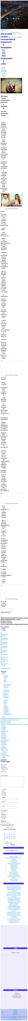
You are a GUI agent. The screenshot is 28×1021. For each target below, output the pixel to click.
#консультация (16, 619)
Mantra (24, 1017)
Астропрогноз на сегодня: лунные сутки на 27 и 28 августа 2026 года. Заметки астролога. (14, 894)
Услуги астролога (13, 879)
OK (12, 844)
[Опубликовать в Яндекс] (4, 665)
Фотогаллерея (14, 880)
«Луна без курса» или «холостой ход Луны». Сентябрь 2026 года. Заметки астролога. (14, 920)
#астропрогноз (7, 619)
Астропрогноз (13, 860)
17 (4, 836)
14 (11, 834)
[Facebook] (11, 37)
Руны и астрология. (14, 872)
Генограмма (14, 862)
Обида (3, 730)
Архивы (7, 850)
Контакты (15, 17)
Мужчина (3, 728)
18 (6, 836)
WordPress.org (17, 997)
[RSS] (20, 37)
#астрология (18, 618)
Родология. (14, 870)
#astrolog (14, 624)
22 (13, 836)
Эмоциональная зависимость (5, 740)
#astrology (20, 624)
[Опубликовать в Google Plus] (4, 643)
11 (6, 834)
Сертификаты (13, 873)
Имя (3, 797)
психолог (3, 732)
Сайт (3, 806)
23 (14, 836)
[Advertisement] (15, 937)
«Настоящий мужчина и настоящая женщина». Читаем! (6, 689)
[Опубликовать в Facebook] (4, 635)
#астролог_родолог (6, 621)
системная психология (3, 736)
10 (4, 834)
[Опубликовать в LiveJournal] (4, 647)
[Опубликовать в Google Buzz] (4, 639)
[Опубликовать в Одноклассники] (5, 657)
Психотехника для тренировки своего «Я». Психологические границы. (5, 26)
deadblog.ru (7, 822)
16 (14, 834)
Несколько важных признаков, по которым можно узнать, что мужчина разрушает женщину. (6, 701)
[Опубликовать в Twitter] (4, 661)
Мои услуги (14, 866)
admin (3, 68)
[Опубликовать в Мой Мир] (4, 651)
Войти (17, 993)
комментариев (17, 996)
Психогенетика (4, 731)
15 (13, 834)
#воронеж (9, 618)
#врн (13, 618)
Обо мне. (15, 16)
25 (6, 838)
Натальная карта (13, 867)
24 (4, 838)
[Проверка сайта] (15, 952)
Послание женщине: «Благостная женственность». (7, 712)
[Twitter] (16, 37)
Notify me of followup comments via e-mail (3, 792)
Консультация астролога (13, 863)
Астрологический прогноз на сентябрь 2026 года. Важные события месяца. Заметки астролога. (13, 888)
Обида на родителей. (4, 21)
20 (9, 836)
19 (7, 836)
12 (7, 834)
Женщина (3, 727)
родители (3, 734)
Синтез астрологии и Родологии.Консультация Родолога (13, 876)
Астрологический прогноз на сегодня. (13, 858)
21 (11, 836)
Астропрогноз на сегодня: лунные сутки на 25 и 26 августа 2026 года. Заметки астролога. (14, 914)
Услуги (15, 14)
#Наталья (3, 618)
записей (17, 994)
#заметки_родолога (6, 624)
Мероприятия (13, 865)
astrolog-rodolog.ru (15, 32)
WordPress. (14, 1018)
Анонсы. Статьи (4, 73)
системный (3, 738)
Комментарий (4, 775)
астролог (3, 725)
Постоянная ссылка (4, 744)
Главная (15, 13)
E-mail (4, 801)
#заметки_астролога (6, 622)
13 (9, 834)
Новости (3, 76)
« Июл (6, 841)
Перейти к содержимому (14, 11)
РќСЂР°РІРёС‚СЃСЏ (6, 668)
